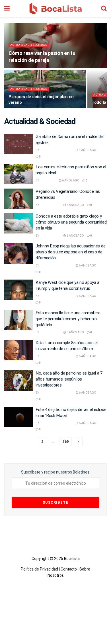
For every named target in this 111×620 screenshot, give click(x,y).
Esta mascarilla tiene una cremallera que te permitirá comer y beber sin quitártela (68, 319)
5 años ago (87, 150)
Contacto (69, 569)
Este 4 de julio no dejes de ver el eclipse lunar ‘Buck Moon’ (71, 412)
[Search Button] (104, 8)
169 (66, 441)
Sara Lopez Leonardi (56, 150)
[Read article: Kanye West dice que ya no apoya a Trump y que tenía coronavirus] (18, 290)
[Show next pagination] (78, 441)
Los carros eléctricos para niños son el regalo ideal (71, 170)
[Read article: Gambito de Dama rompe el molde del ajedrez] (18, 144)
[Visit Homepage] (55, 8)
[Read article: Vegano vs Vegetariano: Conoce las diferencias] (18, 199)
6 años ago (70, 181)
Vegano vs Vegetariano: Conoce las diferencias (68, 194)
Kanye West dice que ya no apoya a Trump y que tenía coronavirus (67, 285)
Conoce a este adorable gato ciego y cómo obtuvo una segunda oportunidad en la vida (71, 222)
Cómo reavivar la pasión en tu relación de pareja (42, 56)
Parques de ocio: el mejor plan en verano (41, 100)
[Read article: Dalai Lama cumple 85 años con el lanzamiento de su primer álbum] (18, 350)
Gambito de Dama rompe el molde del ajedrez (70, 139)
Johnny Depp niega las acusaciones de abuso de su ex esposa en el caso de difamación (70, 252)
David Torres (50, 205)
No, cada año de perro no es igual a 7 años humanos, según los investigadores (69, 379)
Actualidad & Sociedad (28, 45)
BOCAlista (48, 181)
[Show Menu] (7, 8)
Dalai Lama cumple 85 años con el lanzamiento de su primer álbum (66, 346)
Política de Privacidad (39, 569)
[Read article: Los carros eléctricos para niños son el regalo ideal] (18, 174)
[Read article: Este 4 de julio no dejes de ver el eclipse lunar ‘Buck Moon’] (18, 417)
